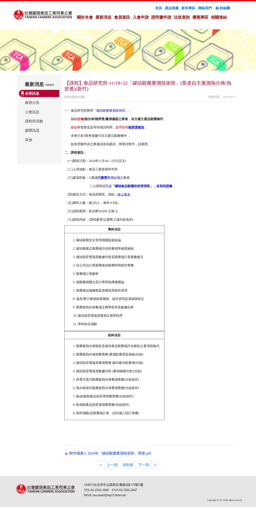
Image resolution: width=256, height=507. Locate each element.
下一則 (143, 465)
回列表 (128, 465)
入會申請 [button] (141, 17)
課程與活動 (34, 121)
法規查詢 (182, 17)
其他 (28, 140)
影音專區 (188, 8)
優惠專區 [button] (200, 17)
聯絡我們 (205, 8)
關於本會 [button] (85, 17)
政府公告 (32, 103)
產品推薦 (172, 8)
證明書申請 (161, 17)
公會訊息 (32, 112)
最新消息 (104, 17)
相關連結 (219, 17)
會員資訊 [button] (122, 17)
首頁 (158, 8)
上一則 (112, 465)
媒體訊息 (32, 130)
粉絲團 (225, 8)
